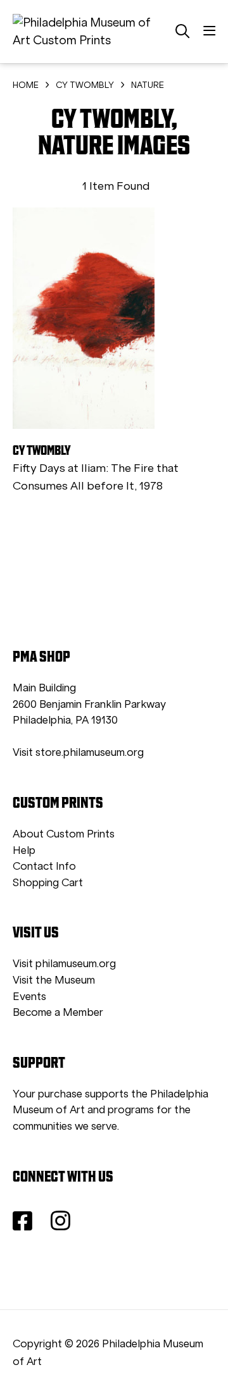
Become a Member (58, 1012)
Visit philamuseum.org (64, 964)
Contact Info (44, 866)
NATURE (147, 85)
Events (29, 997)
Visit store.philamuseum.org (78, 752)
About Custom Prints (64, 834)
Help (24, 850)
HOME (26, 85)
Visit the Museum (54, 980)
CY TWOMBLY (85, 85)
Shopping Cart (48, 883)
